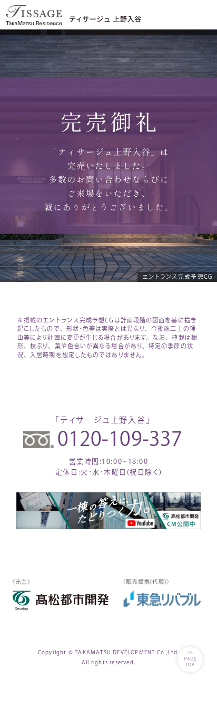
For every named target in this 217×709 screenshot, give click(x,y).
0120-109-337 (119, 438)
